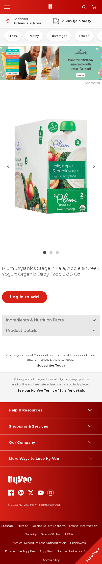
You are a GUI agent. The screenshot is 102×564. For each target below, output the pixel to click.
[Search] (84, 7)
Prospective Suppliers (20, 551)
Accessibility (51, 560)
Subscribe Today (51, 365)
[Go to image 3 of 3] (57, 252)
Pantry (34, 36)
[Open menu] (7, 7)
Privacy (22, 526)
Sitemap (7, 526)
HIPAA (68, 534)
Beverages (59, 36)
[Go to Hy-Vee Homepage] (51, 7)
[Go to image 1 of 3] (44, 252)
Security (31, 534)
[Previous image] (8, 166)
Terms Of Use (50, 534)
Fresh (12, 36)
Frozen (84, 36)
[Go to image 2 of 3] (51, 252)
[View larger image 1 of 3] (51, 166)
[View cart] (94, 7)
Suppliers (46, 551)
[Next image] (94, 166)
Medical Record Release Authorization (39, 543)
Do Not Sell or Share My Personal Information (64, 526)
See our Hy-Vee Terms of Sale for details (51, 390)
